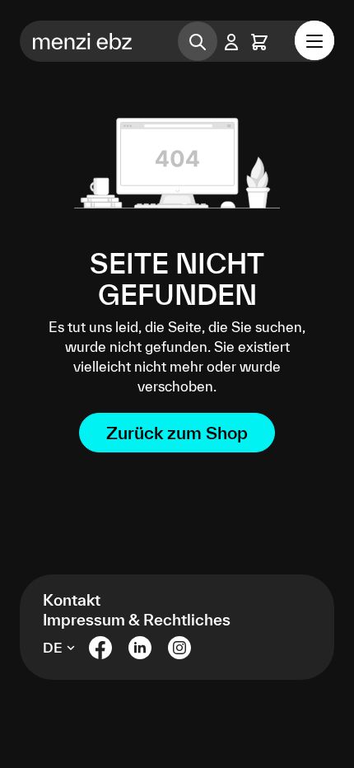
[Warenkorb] (259, 41)
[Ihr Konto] (231, 41)
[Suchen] (197, 41)
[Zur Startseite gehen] (87, 41)
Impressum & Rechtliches (137, 620)
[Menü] (314, 40)
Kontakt (71, 600)
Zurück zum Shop (177, 433)
